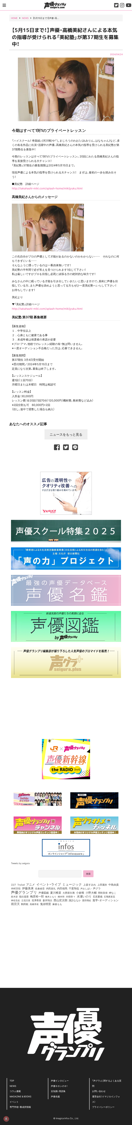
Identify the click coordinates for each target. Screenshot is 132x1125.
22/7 (13, 884)
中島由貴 (113, 884)
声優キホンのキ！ (59, 1086)
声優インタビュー (60, 1080)
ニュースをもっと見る (66, 434)
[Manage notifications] (6, 1119)
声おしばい (86, 888)
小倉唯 (80, 892)
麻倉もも (57, 904)
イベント (14, 1101)
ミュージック (72, 884)
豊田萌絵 (86, 900)
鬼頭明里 (45, 904)
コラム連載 (15, 1091)
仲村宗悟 (16, 888)
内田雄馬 (62, 888)
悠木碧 (14, 896)
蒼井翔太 (47, 900)
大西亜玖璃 (69, 893)
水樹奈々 (70, 896)
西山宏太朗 (60, 900)
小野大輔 (91, 892)
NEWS (13, 1086)
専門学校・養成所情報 (20, 1107)
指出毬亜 (24, 896)
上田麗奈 (102, 884)
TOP (12, 1080)
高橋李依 (34, 904)
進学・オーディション (105, 900)
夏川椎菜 (55, 892)
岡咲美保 (103, 893)
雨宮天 (15, 904)
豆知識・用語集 (58, 1091)
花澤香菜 (36, 900)
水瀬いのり (84, 896)
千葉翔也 (74, 888)
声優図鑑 (43, 892)
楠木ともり (50, 896)
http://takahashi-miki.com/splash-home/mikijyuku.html (47, 188)
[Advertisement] (66, 460)
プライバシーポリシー (103, 1107)
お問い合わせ (99, 1091)
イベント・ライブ (48, 884)
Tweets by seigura (20, 863)
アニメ (30, 884)
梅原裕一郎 (37, 896)
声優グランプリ (24, 892)
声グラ (97, 888)
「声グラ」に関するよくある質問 (106, 1083)
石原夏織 (97, 896)
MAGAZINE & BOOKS (20, 1096)
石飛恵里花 (109, 896)
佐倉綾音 (40, 888)
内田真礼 (51, 888)
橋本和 (61, 896)
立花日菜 (25, 900)
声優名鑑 (55, 1096)
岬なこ (112, 892)
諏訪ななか (75, 900)
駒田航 (24, 904)
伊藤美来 (28, 888)
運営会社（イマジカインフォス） (106, 1099)
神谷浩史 (15, 900)
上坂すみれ (89, 884)
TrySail (21, 884)
